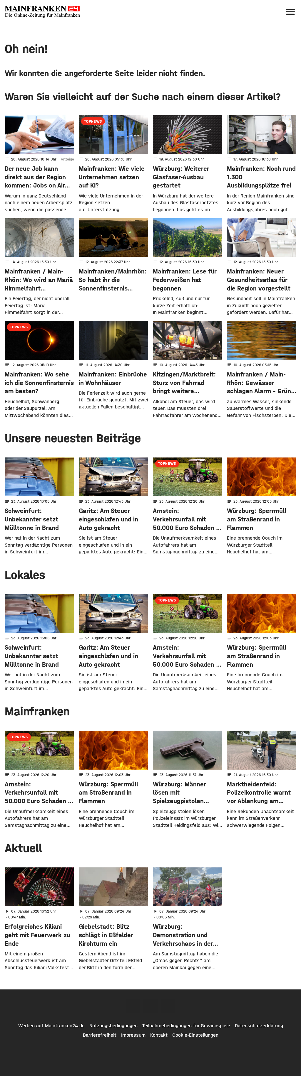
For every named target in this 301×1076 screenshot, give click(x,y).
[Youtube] (168, 1006)
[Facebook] (133, 1006)
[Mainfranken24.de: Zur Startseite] (42, 12)
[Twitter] (150, 1006)
